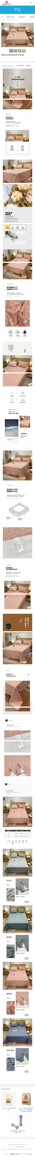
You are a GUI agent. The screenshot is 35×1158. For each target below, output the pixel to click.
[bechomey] (6, 3)
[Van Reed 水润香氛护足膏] (8, 1099)
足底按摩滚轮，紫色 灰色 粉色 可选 (17, 1131)
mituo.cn (29, 1154)
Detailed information (8, 65)
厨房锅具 (22, 17)
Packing (28, 65)
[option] (17, 35)
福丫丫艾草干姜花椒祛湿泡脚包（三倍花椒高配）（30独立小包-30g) (26, 1109)
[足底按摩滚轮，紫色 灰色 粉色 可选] (17, 1122)
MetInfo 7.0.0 (14, 1154)
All (2, 17)
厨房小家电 (10, 17)
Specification (20, 65)
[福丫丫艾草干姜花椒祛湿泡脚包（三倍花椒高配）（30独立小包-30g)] (26, 1099)
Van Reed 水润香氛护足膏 (9, 1108)
